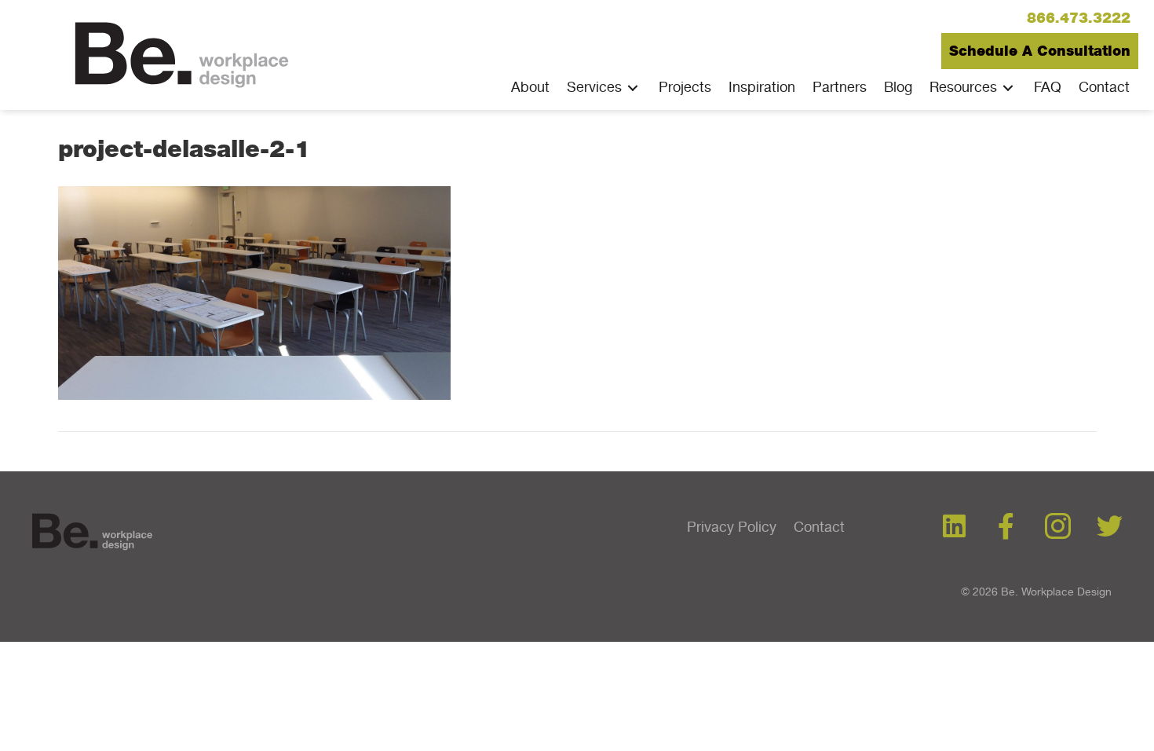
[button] (1078, 18)
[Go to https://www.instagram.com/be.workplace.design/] (1058, 528)
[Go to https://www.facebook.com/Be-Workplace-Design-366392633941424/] (1006, 527)
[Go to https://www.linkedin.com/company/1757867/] (954, 527)
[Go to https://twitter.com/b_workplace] (1110, 527)
